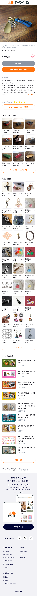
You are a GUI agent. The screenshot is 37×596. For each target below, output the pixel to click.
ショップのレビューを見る (18, 107)
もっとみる (18, 348)
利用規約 (22, 557)
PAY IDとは (6, 551)
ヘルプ (21, 554)
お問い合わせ (23, 551)
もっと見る (31, 95)
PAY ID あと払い (7, 554)
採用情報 (5, 580)
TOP (3, 468)
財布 (19, 470)
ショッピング (7, 567)
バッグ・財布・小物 (9, 470)
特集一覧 (18, 460)
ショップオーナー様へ (9, 557)
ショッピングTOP (12, 468)
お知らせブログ (7, 561)
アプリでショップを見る (18, 170)
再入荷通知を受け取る (18, 69)
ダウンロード (18, 527)
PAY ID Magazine (8, 564)
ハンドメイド (23, 468)
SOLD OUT (19, 63)
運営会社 (5, 577)
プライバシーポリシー (9, 583)
